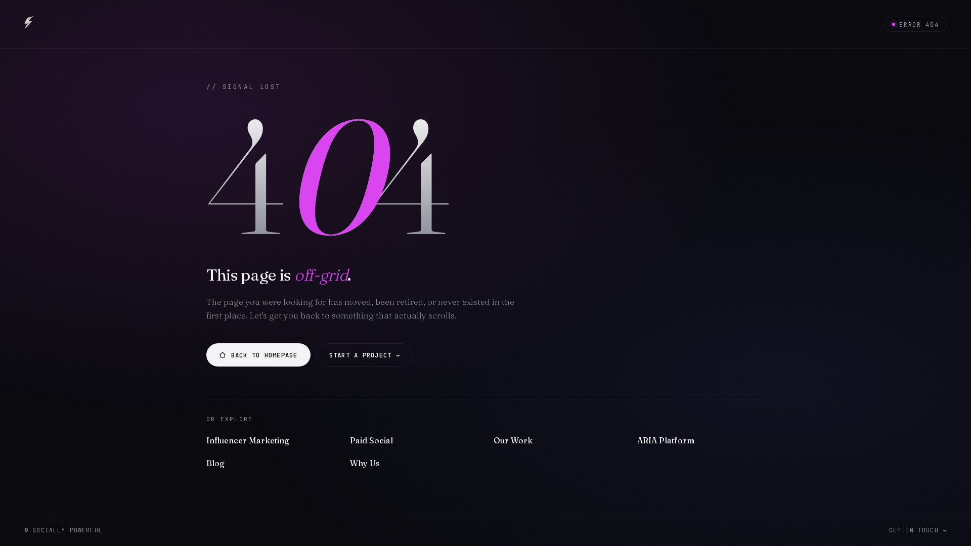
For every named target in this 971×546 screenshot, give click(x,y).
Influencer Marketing (247, 440)
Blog (215, 463)
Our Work (513, 440)
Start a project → (364, 355)
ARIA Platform (665, 440)
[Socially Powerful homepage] (29, 24)
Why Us (365, 463)
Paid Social (371, 440)
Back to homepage (264, 355)
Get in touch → (918, 530)
